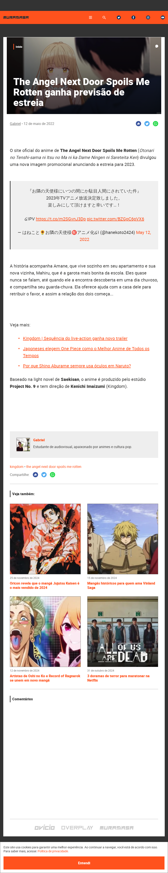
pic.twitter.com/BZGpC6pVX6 (115, 219)
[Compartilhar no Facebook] (138, 123)
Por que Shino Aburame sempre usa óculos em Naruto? (77, 366)
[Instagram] (148, 17)
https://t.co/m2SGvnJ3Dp (61, 219)
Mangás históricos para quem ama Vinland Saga (121, 585)
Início (19, 46)
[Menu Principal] (90, 17)
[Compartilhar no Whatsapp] (155, 123)
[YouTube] (163, 17)
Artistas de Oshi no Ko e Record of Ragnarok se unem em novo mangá (45, 678)
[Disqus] (84, 756)
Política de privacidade (53, 851)
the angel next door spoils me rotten (53, 466)
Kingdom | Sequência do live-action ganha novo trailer (75, 338)
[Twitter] (119, 17)
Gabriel (15, 123)
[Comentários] (156, 46)
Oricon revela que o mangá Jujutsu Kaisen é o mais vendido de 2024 (44, 585)
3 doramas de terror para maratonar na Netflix (118, 678)
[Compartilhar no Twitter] (147, 123)
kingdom (16, 466)
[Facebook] (133, 17)
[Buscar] (104, 17)
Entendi (84, 863)
